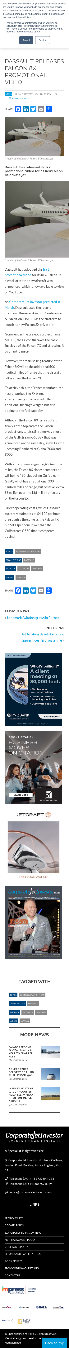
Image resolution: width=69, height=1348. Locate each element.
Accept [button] (26, 40)
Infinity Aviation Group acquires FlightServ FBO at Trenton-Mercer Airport (22, 1094)
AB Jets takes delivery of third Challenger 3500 (21, 1072)
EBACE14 (20, 577)
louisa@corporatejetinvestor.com (30, 1192)
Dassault (29, 560)
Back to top (54, 1343)
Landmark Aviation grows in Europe (33, 617)
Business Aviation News (28, 551)
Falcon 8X (37, 569)
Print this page (20, 98)
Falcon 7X (23, 569)
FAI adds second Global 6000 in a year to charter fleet (21, 1052)
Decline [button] (43, 40)
